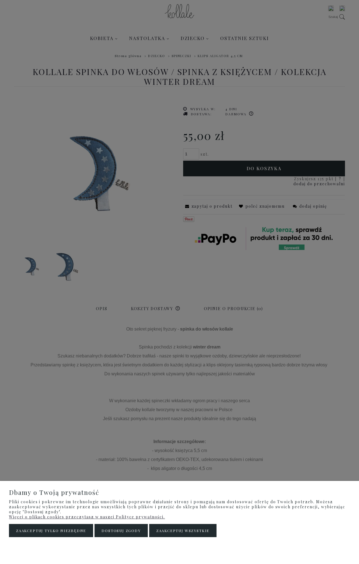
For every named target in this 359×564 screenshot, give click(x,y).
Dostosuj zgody (121, 530)
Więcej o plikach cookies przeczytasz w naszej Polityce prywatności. (87, 516)
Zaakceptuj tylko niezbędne (51, 530)
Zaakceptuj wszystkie (183, 530)
